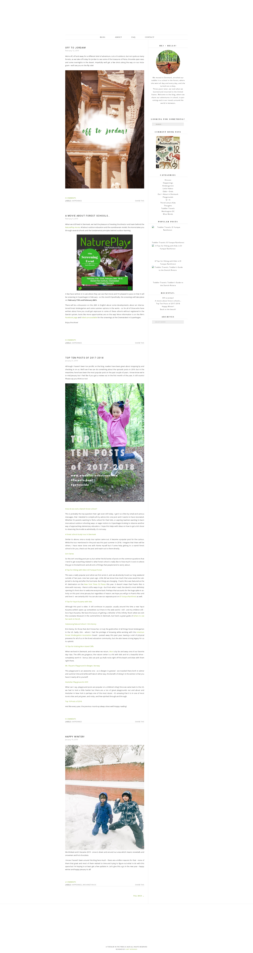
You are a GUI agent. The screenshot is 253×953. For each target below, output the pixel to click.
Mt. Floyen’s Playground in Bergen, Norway (82, 666)
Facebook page (71, 317)
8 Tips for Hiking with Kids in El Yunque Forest (83, 570)
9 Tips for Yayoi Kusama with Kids (78, 601)
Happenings (77, 201)
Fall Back (138, 896)
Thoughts (168, 206)
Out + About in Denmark (168, 194)
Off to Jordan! (75, 47)
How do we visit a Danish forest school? (81, 509)
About (118, 37)
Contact (149, 37)
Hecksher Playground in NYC (76, 682)
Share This (139, 201)
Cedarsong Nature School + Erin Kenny (80, 624)
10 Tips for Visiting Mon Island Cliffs (79, 646)
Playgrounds (168, 197)
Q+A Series (69, 554)
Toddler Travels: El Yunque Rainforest (168, 242)
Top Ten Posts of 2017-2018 (84, 357)
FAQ (133, 37)
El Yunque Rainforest (128, 596)
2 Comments (70, 882)
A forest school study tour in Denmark (80, 534)
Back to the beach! (168, 309)
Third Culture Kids (168, 203)
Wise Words (168, 214)
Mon (111, 651)
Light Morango (131, 949)
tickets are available (89, 317)
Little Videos (168, 188)
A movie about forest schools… (87, 215)
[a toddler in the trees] (126, 17)
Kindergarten (168, 186)
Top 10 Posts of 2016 (73, 701)
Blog (102, 37)
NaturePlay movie (72, 227)
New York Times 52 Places (95, 584)
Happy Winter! (75, 736)
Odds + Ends (168, 191)
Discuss (168, 180)
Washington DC (89, 885)
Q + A (168, 200)
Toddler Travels (168, 208)
